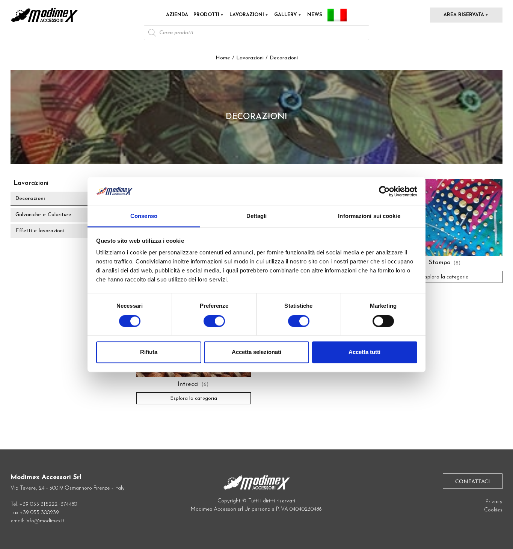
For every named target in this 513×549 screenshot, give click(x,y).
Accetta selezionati (256, 352)
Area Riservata (464, 14)
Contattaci (472, 482)
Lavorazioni (246, 14)
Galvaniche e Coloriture (43, 215)
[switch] (214, 324)
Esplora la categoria (445, 276)
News (314, 14)
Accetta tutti (364, 352)
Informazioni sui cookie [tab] (369, 216)
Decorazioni (30, 198)
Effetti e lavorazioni (39, 231)
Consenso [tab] (143, 216)
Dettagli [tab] (256, 216)
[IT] (337, 15)
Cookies (493, 510)
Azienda (177, 14)
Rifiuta (148, 352)
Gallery (285, 14)
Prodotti (206, 14)
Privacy (494, 502)
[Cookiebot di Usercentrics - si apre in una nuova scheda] (384, 191)
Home (223, 58)
